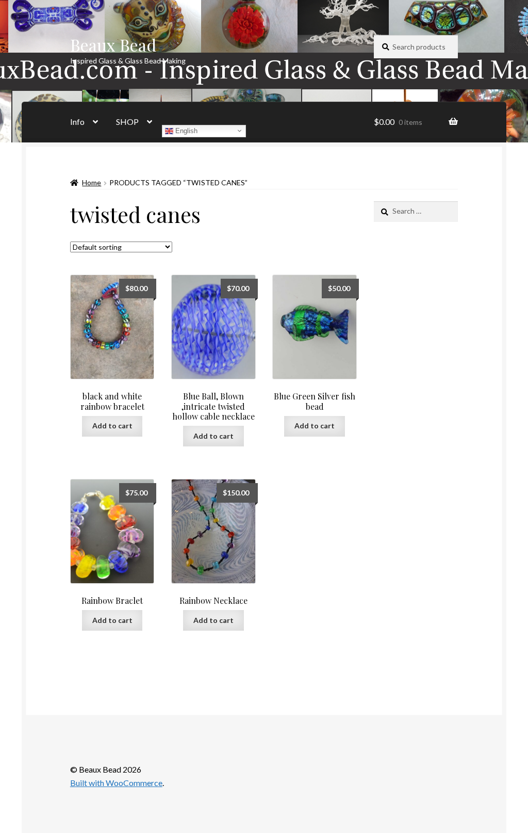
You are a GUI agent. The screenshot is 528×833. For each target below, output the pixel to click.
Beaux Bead (113, 45)
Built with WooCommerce (116, 783)
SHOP (127, 121)
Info (77, 121)
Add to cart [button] (112, 425)
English (185, 130)
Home (91, 182)
